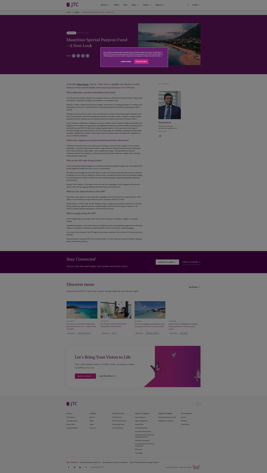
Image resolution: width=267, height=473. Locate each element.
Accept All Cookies (141, 61)
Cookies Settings (126, 61)
